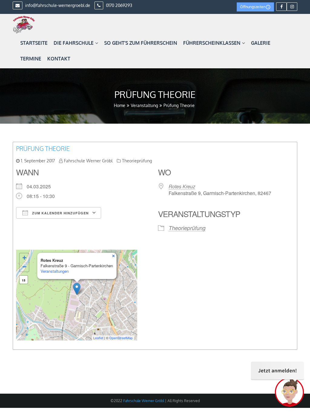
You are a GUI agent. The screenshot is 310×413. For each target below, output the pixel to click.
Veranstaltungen (55, 271)
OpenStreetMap (121, 337)
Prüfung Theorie (43, 148)
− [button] (24, 267)
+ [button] (24, 258)
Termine (30, 59)
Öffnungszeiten (252, 7)
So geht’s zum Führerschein (140, 43)
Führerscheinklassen (211, 43)
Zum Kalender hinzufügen (60, 213)
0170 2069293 (118, 5)
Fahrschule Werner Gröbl (88, 160)
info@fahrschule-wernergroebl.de (57, 5)
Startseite (34, 43)
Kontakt (58, 59)
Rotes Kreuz (182, 186)
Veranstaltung (144, 105)
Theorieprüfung (137, 160)
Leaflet (98, 337)
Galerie (260, 43)
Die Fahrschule (74, 43)
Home (119, 105)
